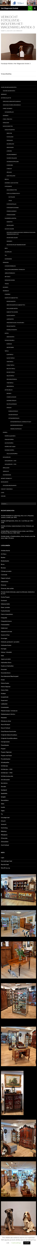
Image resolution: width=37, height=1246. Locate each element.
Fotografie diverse (13, 207)
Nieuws (3, 496)
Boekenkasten (11, 301)
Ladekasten (10, 319)
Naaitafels (10, 361)
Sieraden (9, 241)
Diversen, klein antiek (11, 183)
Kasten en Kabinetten (11, 298)
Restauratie (4, 482)
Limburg (9, 151)
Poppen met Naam (10, 446)
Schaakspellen (9, 112)
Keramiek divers (10, 280)
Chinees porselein (10, 266)
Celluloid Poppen (12, 453)
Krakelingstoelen (16, 429)
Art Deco (7, 276)
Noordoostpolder (13, 161)
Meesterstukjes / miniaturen (15, 322)
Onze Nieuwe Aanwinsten (9, 87)
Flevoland (10, 136)
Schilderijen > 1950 (10, 464)
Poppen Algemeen (10, 436)
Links (2, 492)
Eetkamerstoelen (14, 418)
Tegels (7, 283)
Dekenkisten (10, 336)
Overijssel (10, 165)
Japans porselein (10, 273)
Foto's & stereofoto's (7, 614)
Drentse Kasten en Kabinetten (16, 305)
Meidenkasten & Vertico (8, 714)
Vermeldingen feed (6, 861)
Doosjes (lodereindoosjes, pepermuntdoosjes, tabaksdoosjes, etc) (21, 233)
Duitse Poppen (9, 443)
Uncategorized (5, 817)
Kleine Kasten (11, 315)
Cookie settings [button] (16, 1243)
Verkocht (6, 471)
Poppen (5, 432)
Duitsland (12, 197)
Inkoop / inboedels (7, 489)
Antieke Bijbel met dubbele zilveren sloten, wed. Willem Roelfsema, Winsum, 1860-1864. (17, 532)
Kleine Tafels (11, 358)
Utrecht (9, 168)
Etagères (7, 294)
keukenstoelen (13, 414)
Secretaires (10, 347)
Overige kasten (5, 742)
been (6, 248)
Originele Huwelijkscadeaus (12, 105)
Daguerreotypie (12, 190)
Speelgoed (6, 467)
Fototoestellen (11, 204)
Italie (10, 200)
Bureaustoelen (13, 411)
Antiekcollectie (6, 98)
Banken (9, 393)
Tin (6, 255)
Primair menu (34, 8)
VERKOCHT (19, 30)
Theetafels (10, 383)
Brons (7, 179)
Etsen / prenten (7, 119)
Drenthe (9, 133)
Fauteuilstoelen (12, 404)
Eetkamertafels (5, 604)
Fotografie (8, 186)
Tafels (7, 351)
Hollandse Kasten (12, 308)
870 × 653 (12, 30)
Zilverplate (8, 252)
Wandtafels (10, 386)
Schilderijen (7, 457)
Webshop (4, 94)
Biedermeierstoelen (16, 425)
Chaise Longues (11, 397)
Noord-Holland (12, 158)
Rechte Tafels (11, 368)
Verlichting (4, 828)
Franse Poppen (9, 439)
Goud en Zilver (9, 229)
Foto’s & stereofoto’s (13, 193)
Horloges (6, 122)
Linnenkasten (5, 707)
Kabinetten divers (12, 312)
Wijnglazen (10, 225)
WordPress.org (5, 868)
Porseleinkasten (12, 329)
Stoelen (9, 407)
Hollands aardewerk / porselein (15, 269)
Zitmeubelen (9, 390)
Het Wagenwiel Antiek (9, 8)
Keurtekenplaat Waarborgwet (16, 244)
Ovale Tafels (10, 365)
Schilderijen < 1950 (10, 460)
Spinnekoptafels (12, 379)
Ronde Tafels (11, 372)
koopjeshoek (7, 475)
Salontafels (10, 375)
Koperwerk (8, 259)
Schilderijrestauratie (9, 485)
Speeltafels (4, 793)
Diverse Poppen (9, 450)
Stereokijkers (11, 214)
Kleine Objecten (8, 126)
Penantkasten (11, 326)
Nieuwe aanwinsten (9, 90)
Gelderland (10, 144)
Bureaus (9, 344)
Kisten (7, 333)
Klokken (5, 287)
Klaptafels (10, 354)
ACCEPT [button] (26, 1243)
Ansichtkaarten (10, 129)
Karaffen (10, 221)
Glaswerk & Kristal (10, 218)
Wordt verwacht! (6, 478)
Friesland (10, 140)
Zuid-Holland (11, 175)
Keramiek (6, 262)
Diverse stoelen (11, 400)
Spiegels (3, 797)
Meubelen (6, 290)
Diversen (5, 115)
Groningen (10, 147)
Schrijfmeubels (9, 340)
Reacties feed (5, 864)
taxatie (3, 807)
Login (2, 857)
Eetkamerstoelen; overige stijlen (20, 421)
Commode (4, 574)
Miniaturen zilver (12, 237)
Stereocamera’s (11, 211)
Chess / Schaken (7, 108)
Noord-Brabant (12, 154)
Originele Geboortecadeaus (12, 101)
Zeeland (9, 172)
